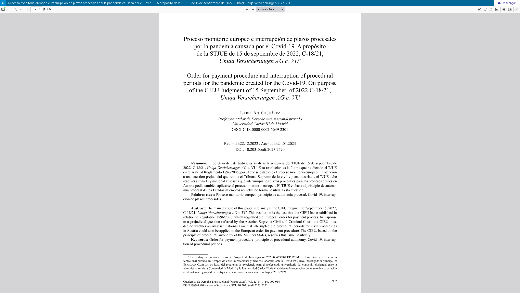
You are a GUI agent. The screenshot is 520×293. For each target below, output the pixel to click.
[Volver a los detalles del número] (3, 3)
